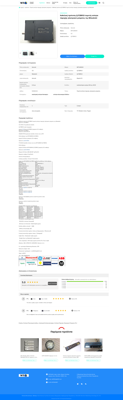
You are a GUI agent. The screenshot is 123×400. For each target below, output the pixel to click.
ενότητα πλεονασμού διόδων (30, 323)
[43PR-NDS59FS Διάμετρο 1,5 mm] (51, 345)
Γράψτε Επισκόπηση (52, 283)
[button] (22, 347)
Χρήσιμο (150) (77, 310)
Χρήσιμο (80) (74, 298)
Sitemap (35, 395)
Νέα (70, 2)
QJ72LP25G (26, 140)
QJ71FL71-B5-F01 (27, 192)
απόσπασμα (91, 3)
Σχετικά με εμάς (55, 3)
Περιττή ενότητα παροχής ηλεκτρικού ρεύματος (40, 7)
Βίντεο (48, 2)
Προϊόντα (42, 2)
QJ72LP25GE (26, 149)
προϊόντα (27, 7)
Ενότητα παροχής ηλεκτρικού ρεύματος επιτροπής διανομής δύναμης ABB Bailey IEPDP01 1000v (72, 356)
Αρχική (21, 7)
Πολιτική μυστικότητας (27, 395)
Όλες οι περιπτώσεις (77, 3)
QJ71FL (25, 187)
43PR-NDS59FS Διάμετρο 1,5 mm (49, 355)
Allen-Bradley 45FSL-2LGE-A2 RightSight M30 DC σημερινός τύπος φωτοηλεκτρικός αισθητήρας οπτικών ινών (28, 356)
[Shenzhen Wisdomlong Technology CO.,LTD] (24, 2)
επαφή (65, 2)
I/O (23, 129)
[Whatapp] (79, 384)
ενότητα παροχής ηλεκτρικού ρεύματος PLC (66, 323)
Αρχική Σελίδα (32, 3)
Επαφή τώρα (94, 56)
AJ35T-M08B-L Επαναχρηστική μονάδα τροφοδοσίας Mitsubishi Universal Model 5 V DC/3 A (93, 356)
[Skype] (83, 384)
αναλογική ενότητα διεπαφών (46, 323)
